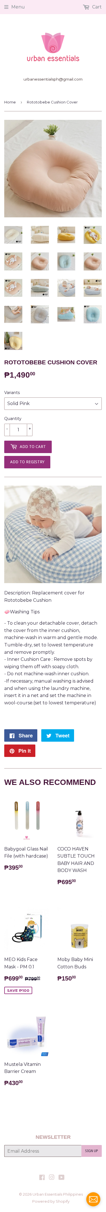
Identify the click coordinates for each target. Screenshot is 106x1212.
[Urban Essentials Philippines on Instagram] (52, 1178)
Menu (18, 7)
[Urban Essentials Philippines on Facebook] (42, 1178)
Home (10, 102)
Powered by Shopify (51, 1201)
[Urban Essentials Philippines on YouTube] (61, 1178)
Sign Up (91, 1151)
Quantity (12, 418)
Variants (12, 392)
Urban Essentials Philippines (58, 1194)
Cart (96, 7)
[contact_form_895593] (93, 1199)
